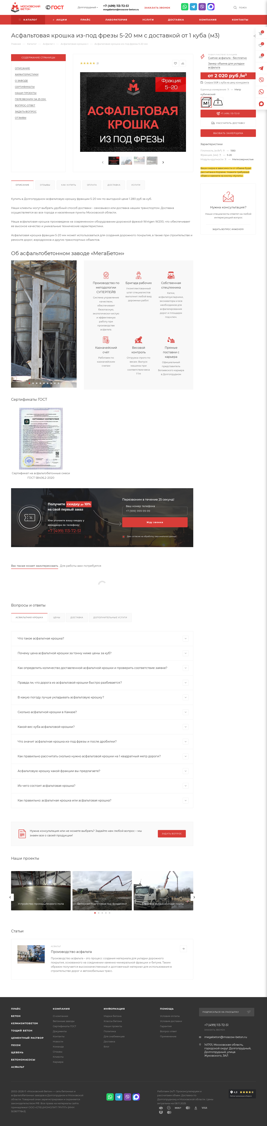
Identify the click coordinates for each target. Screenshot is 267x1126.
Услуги (136, 185)
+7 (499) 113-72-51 (116, 6)
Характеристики (27, 74)
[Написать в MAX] (211, 6)
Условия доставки (171, 1021)
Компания (61, 1008)
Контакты (58, 1036)
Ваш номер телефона (140, 506)
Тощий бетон (22, 1030)
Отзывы (20, 117)
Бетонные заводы (63, 1021)
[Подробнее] (183, 948)
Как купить (68, 185)
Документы (60, 1031)
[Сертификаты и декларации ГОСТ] (55, 6)
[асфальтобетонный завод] (44, 324)
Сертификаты (25, 86)
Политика (110, 1031)
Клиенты (58, 1056)
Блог (106, 1046)
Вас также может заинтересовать (34, 565)
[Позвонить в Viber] (202, 6)
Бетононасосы (23, 1059)
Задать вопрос (26, 111)
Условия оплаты (170, 1016)
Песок (16, 1045)
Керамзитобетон (24, 1023)
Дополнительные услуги (110, 617)
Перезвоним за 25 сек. (30, 99)
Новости (58, 1041)
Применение (168, 1036)
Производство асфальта (71, 952)
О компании (60, 1016)
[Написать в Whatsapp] (184, 6)
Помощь (167, 1008)
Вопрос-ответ (168, 1031)
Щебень (17, 1052)
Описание (22, 68)
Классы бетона (113, 1021)
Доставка (114, 185)
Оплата (92, 185)
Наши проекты (26, 92)
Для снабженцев (114, 1036)
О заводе (21, 80)
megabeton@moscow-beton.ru (121, 9)
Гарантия (166, 1026)
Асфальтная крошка (29, 617)
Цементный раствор (27, 1037)
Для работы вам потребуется (80, 565)
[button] (29, 383)
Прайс (16, 1008)
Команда (58, 1046)
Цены (56, 617)
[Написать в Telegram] (193, 6)
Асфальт (17, 1066)
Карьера (58, 1061)
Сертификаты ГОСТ (64, 1026)
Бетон (16, 1016)
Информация (114, 1008)
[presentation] (102, 162)
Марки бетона (113, 1016)
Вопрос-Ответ (25, 105)
